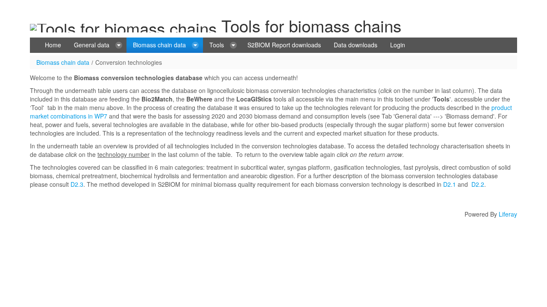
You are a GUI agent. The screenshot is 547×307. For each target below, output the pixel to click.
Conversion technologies (128, 62)
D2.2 (477, 184)
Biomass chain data (62, 62)
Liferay (508, 214)
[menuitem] (53, 45)
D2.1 (449, 184)
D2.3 (77, 184)
